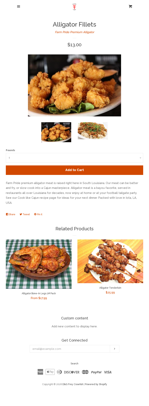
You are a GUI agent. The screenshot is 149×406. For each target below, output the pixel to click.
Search (74, 363)
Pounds (10, 150)
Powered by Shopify (96, 384)
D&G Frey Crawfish (72, 384)
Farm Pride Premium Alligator (74, 32)
